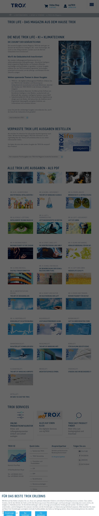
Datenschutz (6, 513)
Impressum (14, 513)
